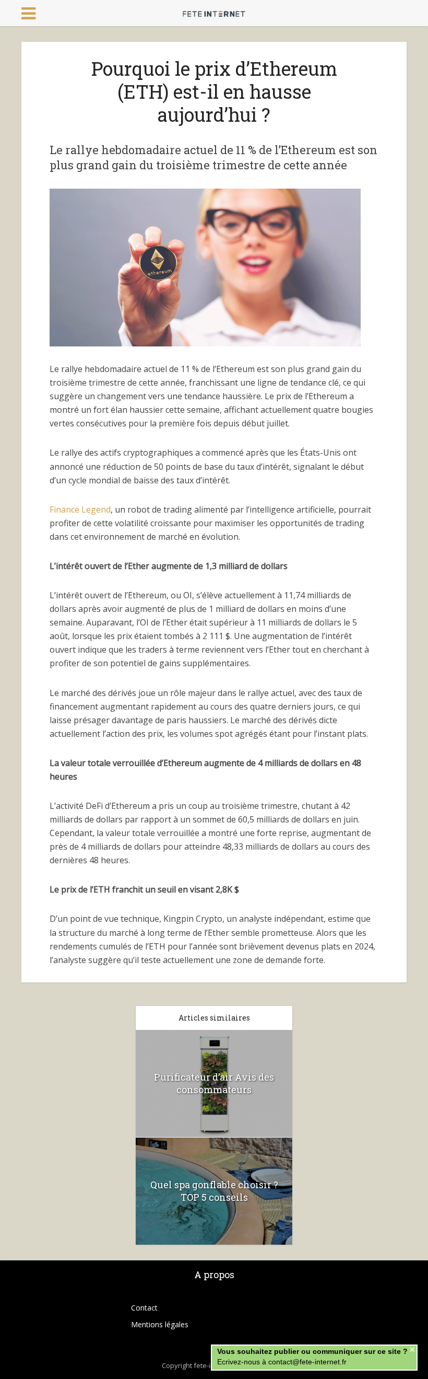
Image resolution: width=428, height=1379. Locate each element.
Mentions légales (159, 1324)
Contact (144, 1308)
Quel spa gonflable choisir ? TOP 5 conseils (214, 1190)
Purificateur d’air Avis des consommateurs (214, 1083)
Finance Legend (80, 509)
